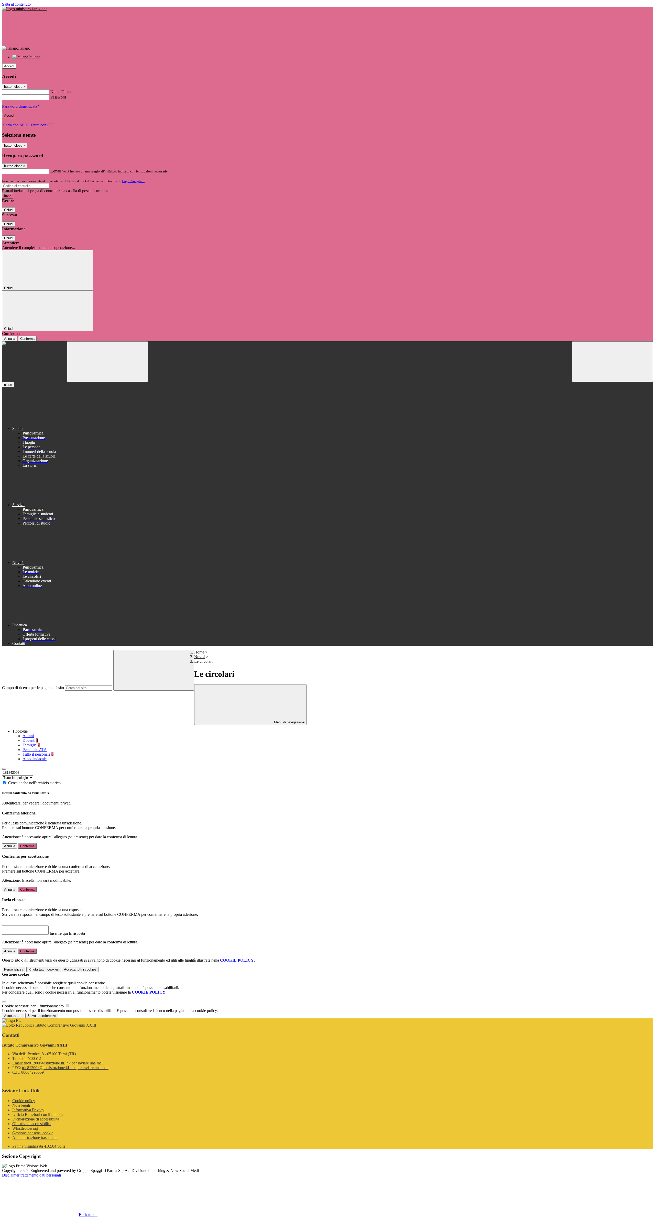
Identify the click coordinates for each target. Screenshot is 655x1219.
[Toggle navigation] (107, 361)
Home (199, 652)
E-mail (55, 171)
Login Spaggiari (133, 181)
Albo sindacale (35, 759)
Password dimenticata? (20, 106)
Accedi (9, 66)
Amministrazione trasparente (35, 1137)
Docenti (30, 740)
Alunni (28, 736)
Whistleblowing (25, 1128)
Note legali (21, 1105)
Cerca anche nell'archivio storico (34, 783)
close (8, 385)
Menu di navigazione (288, 722)
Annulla (9, 339)
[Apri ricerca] (612, 361)
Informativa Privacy (28, 1110)
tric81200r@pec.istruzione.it (65, 1067)
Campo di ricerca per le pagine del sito (33, 687)
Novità (199, 657)
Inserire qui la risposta (67, 933)
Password (58, 97)
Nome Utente (61, 92)
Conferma (27, 339)
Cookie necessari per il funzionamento (33, 1006)
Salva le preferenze (41, 1016)
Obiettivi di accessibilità (31, 1124)
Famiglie (31, 745)
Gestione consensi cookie (32, 1133)
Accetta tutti (80, 969)
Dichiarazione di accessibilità (35, 1119)
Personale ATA (35, 749)
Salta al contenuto (16, 4)
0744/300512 (30, 1058)
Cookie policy (23, 1100)
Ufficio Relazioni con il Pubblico (39, 1114)
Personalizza (13, 969)
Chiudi (8, 210)
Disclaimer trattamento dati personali (31, 1175)
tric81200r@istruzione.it (64, 1063)
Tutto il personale (38, 754)
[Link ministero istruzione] (24, 9)
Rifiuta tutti (43, 969)
